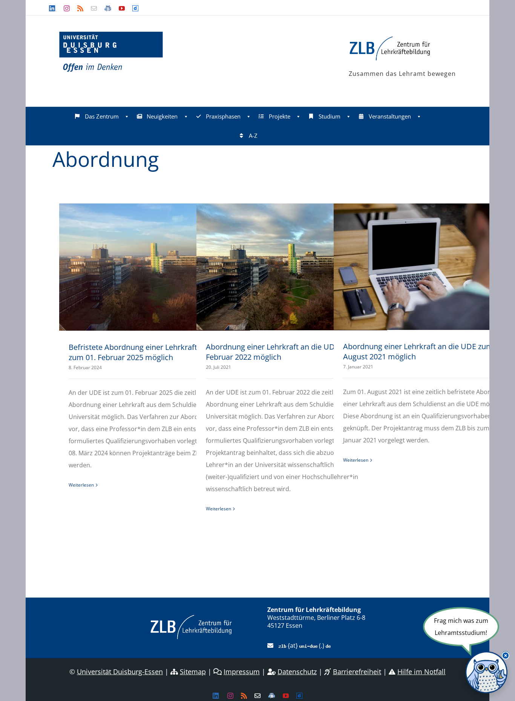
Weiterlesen (81, 485)
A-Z (253, 135)
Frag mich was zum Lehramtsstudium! (461, 626)
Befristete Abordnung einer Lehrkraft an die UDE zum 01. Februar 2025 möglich (153, 352)
